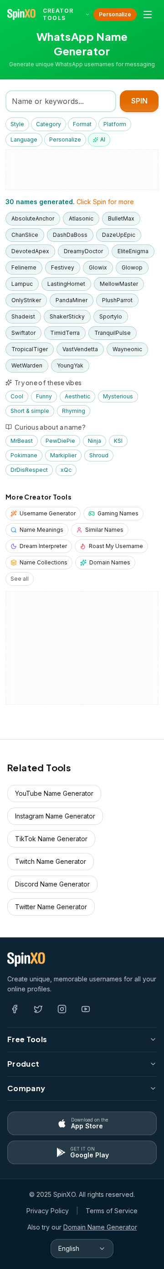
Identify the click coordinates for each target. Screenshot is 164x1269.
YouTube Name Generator (54, 793)
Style (17, 124)
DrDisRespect (29, 469)
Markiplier (63, 455)
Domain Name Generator (100, 1227)
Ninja (94, 440)
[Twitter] (38, 1009)
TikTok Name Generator (51, 839)
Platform (114, 124)
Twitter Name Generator (51, 907)
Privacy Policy (47, 1211)
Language (23, 139)
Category (48, 124)
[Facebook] (14, 1009)
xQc (66, 469)
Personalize (115, 14)
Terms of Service (112, 1211)
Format (82, 124)
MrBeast (21, 440)
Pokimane (23, 455)
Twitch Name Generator (50, 861)
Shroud (98, 455)
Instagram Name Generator (55, 816)
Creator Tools (58, 14)
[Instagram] (62, 1009)
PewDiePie (60, 440)
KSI (118, 440)
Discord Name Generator (52, 884)
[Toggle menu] (147, 14)
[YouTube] (85, 1009)
